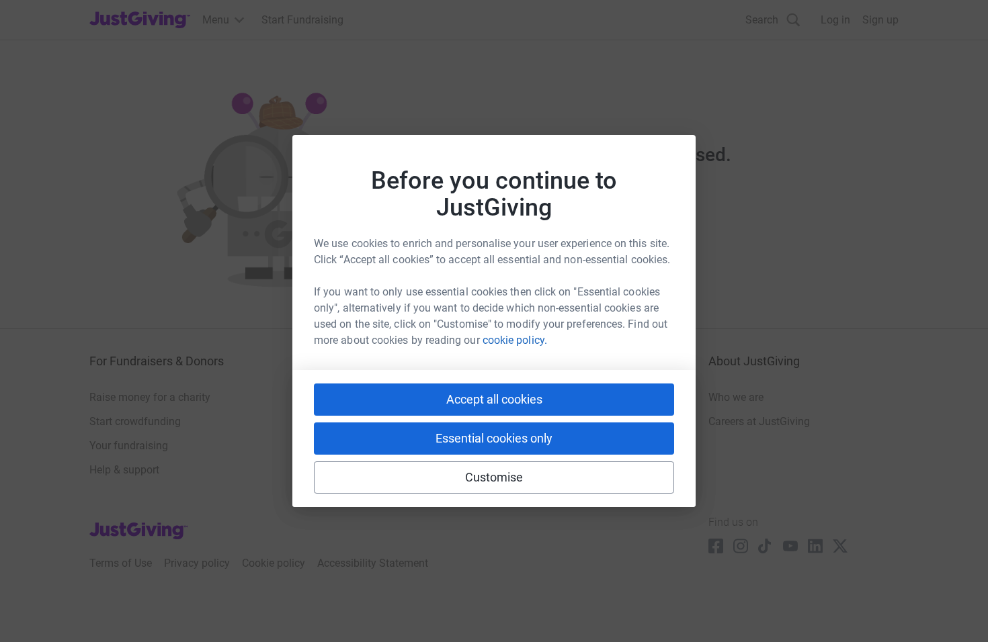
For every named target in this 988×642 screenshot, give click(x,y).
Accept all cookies (494, 399)
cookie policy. (515, 340)
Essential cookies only (494, 438)
